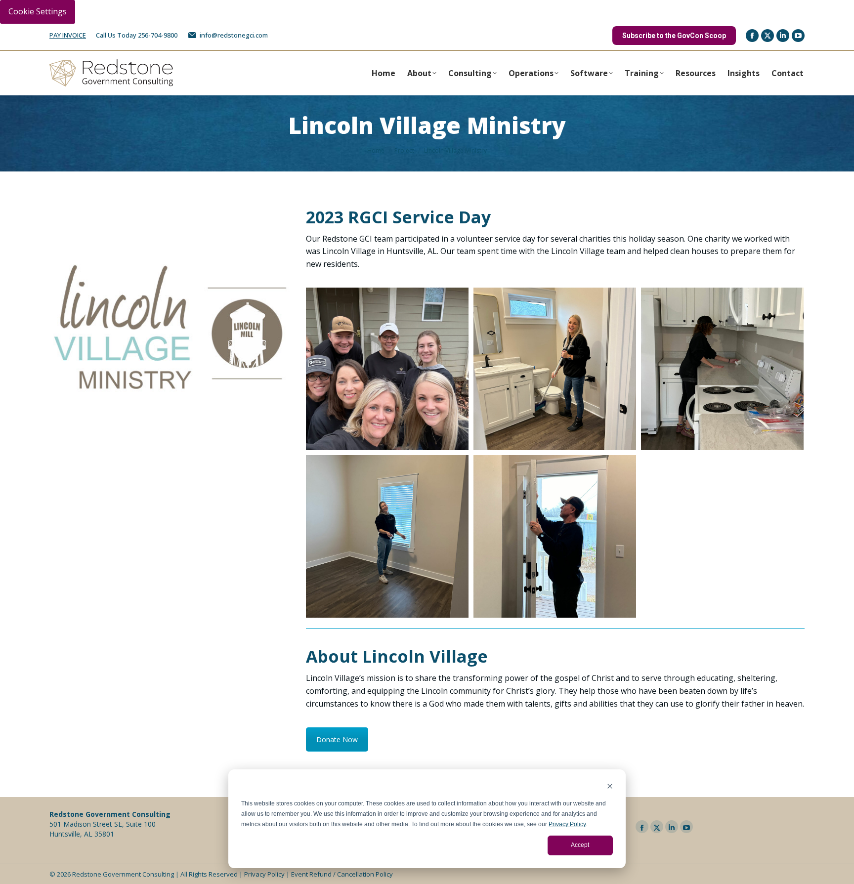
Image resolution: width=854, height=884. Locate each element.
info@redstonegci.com (234, 35)
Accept (580, 845)
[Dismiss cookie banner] (610, 787)
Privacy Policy (567, 824)
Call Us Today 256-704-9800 (136, 35)
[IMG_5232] (387, 536)
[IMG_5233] (554, 536)
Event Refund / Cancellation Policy (342, 874)
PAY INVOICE (67, 35)
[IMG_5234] (722, 369)
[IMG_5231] (554, 369)
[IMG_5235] (387, 369)
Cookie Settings (37, 11)
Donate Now (337, 739)
